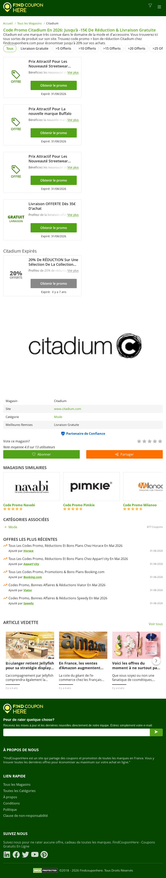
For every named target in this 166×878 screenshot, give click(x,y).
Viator (27, 590)
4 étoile (154, 441)
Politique (10, 810)
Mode (58, 417)
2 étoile (144, 441)
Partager (127, 454)
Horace (28, 551)
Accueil (8, 23)
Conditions (11, 803)
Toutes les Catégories (19, 791)
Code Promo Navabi (19, 505)
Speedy (28, 603)
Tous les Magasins (29, 23)
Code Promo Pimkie (79, 505)
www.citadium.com (67, 409)
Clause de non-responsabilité (25, 816)
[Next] (156, 661)
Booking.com (32, 577)
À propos (10, 797)
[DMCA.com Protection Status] (45, 870)
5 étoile (159, 441)
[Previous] (10, 661)
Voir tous (156, 624)
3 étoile (149, 441)
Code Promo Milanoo (140, 505)
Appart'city (31, 564)
